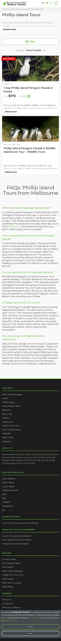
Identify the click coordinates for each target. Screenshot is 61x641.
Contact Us (7, 603)
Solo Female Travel (11, 563)
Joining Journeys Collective (25, 523)
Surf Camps (7, 579)
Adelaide (6, 433)
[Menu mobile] (56, 3)
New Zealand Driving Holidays (16, 540)
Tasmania (6, 441)
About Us (6, 599)
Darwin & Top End (10, 425)
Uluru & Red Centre (11, 429)
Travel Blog (7, 586)
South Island (8, 486)
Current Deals (9, 559)
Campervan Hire (10, 490)
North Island (8, 482)
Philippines (7, 506)
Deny (30, 633)
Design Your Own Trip (12, 575)
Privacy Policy (35, 618)
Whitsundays (8, 402)
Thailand (6, 502)
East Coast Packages (12, 394)
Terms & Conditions (11, 607)
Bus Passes (7, 567)
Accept (30, 627)
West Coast (7, 437)
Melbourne (14, 226)
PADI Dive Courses (11, 583)
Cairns (5, 398)
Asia (4, 494)
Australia (5, 9)
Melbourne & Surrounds (19, 9)
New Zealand (8, 478)
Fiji (3, 510)
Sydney (5, 418)
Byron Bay (7, 414)
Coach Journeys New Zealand (16, 536)
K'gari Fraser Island (11, 406)
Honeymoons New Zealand (15, 544)
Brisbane (6, 410)
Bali (4, 498)
